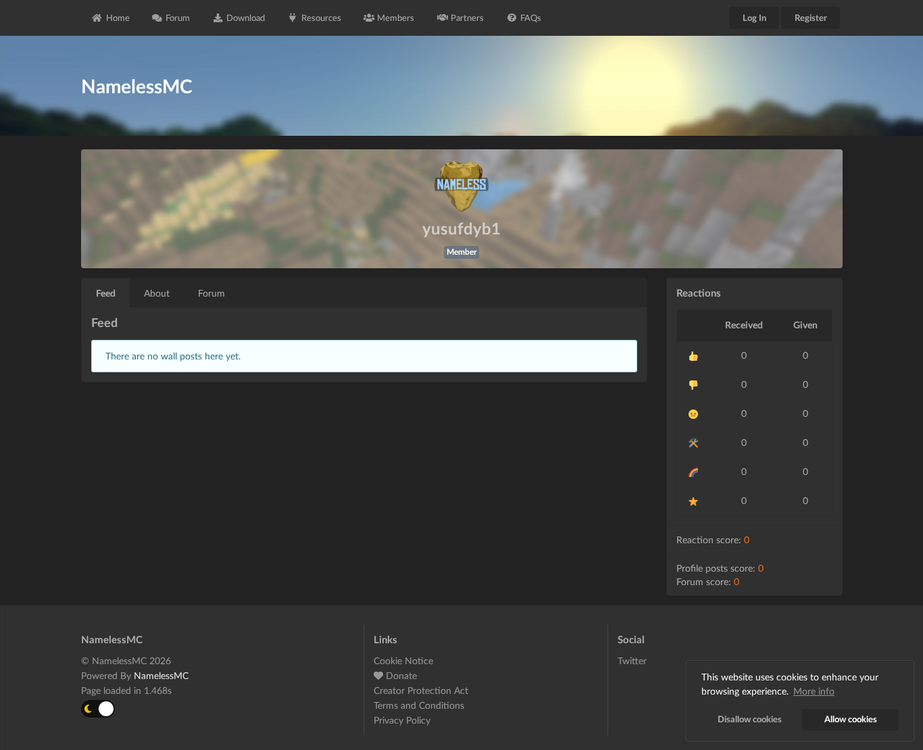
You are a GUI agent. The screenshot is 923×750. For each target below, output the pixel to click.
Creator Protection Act (421, 690)
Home (118, 17)
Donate (400, 675)
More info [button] (813, 691)
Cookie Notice (403, 660)
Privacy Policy (402, 720)
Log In (754, 17)
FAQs (530, 17)
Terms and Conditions (419, 705)
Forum (178, 17)
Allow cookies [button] (850, 719)
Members (395, 17)
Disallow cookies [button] (750, 719)
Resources (321, 17)
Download (245, 17)
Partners (467, 17)
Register (811, 17)
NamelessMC (161, 675)
